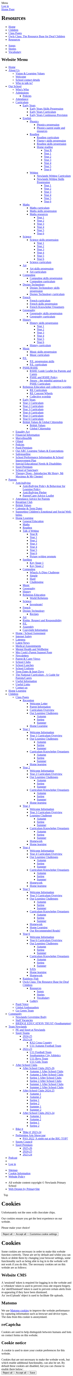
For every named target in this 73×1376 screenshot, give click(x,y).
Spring (40, 719)
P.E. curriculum (38, 364)
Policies (27, 95)
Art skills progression (42, 268)
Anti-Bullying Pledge (35, 492)
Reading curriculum (48, 137)
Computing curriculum (42, 281)
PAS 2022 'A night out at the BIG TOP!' (45, 1138)
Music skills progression (43, 351)
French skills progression (44, 303)
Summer (41, 722)
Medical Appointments (28, 645)
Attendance (22, 99)
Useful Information (26, 681)
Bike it (19, 1128)
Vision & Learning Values (30, 73)
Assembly (28, 626)
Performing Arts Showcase (31, 1135)
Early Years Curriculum (43, 111)
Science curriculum (40, 262)
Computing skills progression (46, 278)
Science (27, 236)
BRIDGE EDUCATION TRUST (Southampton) (43, 1023)
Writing (34, 172)
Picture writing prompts (43, 556)
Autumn (41, 716)
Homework (36, 841)
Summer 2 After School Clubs (46, 1087)
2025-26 (27, 1148)
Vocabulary (15, 51)
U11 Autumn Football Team (45, 1045)
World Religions (39, 598)
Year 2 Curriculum (33, 406)
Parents (13, 479)
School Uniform (25, 668)
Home (12, 26)
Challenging (36, 582)
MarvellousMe (24, 438)
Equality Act (23, 431)
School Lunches (25, 665)
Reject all (7, 1234)
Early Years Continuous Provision (49, 115)
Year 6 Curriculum (33, 418)
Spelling (27, 559)
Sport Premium (24, 466)
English (27, 118)
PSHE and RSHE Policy (44, 377)
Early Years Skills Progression (46, 108)
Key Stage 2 (37, 566)
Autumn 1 (35, 1093)
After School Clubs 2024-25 (38, 1090)
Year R (48, 150)
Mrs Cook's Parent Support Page (34, 652)
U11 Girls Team (39, 1061)
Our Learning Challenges (44, 713)
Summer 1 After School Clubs (46, 1084)
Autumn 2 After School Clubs (46, 1074)
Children (13, 29)
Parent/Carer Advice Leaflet (38, 495)
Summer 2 (35, 1109)
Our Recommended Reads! (45, 930)
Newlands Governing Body (31, 1016)
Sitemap (13, 1170)
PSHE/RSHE (30, 367)
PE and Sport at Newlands (30, 1029)
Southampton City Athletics (45, 1055)
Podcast (13, 1157)
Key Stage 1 (37, 562)
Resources (14, 39)
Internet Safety (24, 636)
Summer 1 (35, 1106)
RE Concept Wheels (41, 393)
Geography (29, 310)
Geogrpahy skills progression (46, 313)
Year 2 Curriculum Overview (46, 773)
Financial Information (28, 434)
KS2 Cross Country (41, 1042)
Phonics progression (48, 124)
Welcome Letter (38, 703)
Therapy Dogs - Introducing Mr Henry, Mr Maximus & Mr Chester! (39, 475)
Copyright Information (35, 629)
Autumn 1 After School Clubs (46, 1071)
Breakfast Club (24, 502)
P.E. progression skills (42, 361)
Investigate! (36, 604)
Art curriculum (38, 271)
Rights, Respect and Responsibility (42, 620)
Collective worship (40, 396)
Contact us (21, 687)
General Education (33, 521)
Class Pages (15, 33)
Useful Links (23, 684)
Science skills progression (44, 239)
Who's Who (22, 89)
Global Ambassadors (27, 1007)
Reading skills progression (51, 143)
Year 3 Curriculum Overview (46, 812)
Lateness (20, 639)
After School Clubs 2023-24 (38, 1112)
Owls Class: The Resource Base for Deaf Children (37, 36)
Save (32, 1372)
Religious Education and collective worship (47, 386)
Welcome (21, 76)
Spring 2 (34, 1103)
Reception (28, 700)
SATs (33, 969)
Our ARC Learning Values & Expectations (39, 450)
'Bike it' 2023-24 (32, 1132)
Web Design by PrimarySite (24, 1188)
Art (24, 265)
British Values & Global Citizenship (43, 422)
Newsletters (22, 655)
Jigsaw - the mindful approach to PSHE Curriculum (48, 382)
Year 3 (47, 159)
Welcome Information (42, 732)
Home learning (38, 764)
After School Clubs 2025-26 (38, 1068)
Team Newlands (18, 1026)
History (27, 319)
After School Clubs (26, 1064)
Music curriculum (39, 354)
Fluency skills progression (51, 140)
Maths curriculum (39, 207)
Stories (12, 48)
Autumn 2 (35, 1096)
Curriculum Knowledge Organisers (49, 751)
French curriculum (40, 300)
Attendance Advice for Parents (33, 498)
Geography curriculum (42, 316)
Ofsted (19, 441)
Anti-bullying (23, 482)
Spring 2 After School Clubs (45, 1080)
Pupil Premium (24, 447)
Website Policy (17, 1176)
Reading (34, 134)
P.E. (25, 358)
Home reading (45, 147)
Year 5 (47, 166)
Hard (32, 578)
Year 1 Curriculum (33, 402)
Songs (12, 45)
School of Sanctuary (27, 470)
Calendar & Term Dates (29, 508)
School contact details (28, 79)
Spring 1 (34, 1100)
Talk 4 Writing (31, 530)
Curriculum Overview (42, 709)
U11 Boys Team (39, 1058)
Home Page (8, 9)
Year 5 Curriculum (33, 415)
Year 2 (47, 156)
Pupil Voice (22, 1004)
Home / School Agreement (30, 633)
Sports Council (24, 1141)
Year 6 (47, 169)
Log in (5, 6)
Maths (26, 204)
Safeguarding (23, 454)
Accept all (21, 1234)
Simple (34, 575)
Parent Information (40, 706)
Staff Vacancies (24, 1020)
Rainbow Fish (30, 978)
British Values (37, 425)
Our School (15, 86)
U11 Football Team (40, 1052)
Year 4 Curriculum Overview (46, 853)
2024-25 (27, 1036)
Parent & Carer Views (28, 658)
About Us (14, 70)
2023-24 (27, 1039)
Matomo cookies (19, 1310)
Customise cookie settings (43, 1234)
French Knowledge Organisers (47, 306)
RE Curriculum (38, 390)
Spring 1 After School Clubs (45, 1077)
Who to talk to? (24, 83)
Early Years (29, 105)
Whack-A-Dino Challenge (44, 572)
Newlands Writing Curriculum (54, 175)
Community (15, 1013)
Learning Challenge (41, 815)
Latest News (23, 642)
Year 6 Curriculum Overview (46, 940)
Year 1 (47, 153)
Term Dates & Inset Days (30, 671)
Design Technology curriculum (47, 294)
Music (26, 348)
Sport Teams (23, 1032)
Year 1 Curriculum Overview (46, 735)
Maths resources (39, 214)
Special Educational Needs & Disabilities (38, 463)
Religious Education (34, 594)
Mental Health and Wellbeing (32, 649)
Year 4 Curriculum (33, 412)
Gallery (34, 1001)
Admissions (22, 92)
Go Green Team (25, 1010)
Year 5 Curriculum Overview (46, 895)
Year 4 (47, 163)
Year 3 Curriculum (33, 409)
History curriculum (40, 345)
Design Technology (34, 284)
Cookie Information (19, 1173)
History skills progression (44, 322)
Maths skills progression (43, 211)
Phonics (34, 121)
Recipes (34, 614)
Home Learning (24, 518)
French (26, 297)
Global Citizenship (40, 428)
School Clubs (23, 661)
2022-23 (27, 1048)
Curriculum (22, 102)
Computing (29, 274)
